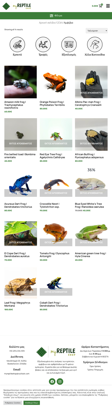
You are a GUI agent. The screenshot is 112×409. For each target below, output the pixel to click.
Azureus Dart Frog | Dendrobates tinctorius (18, 205)
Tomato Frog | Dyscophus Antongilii (54, 255)
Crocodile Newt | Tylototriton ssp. (50, 205)
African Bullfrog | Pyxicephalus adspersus (89, 156)
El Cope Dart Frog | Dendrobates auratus (17, 255)
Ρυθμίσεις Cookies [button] (12, 403)
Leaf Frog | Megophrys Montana (17, 304)
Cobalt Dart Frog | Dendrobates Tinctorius (54, 304)
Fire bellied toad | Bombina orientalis (19, 156)
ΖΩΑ (59, 22)
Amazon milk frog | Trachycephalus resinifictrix (15, 104)
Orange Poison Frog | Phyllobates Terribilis (52, 103)
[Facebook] (52, 381)
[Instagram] (60, 381)
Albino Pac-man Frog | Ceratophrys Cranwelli (88, 103)
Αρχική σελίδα (47, 22)
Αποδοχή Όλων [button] (31, 403)
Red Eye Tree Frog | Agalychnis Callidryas (52, 156)
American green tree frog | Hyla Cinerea (90, 255)
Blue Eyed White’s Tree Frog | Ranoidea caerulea (89, 205)
